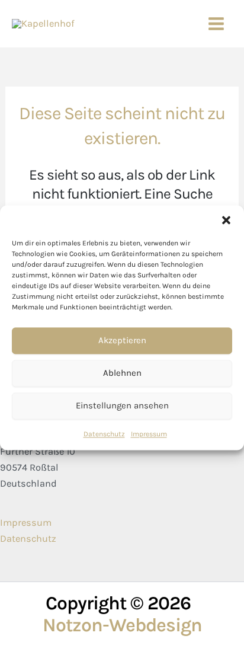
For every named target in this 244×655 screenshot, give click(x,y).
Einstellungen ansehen (122, 405)
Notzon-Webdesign (122, 625)
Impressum (149, 434)
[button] (226, 220)
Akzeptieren (122, 340)
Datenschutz (104, 434)
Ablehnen (122, 373)
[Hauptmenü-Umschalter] (216, 24)
